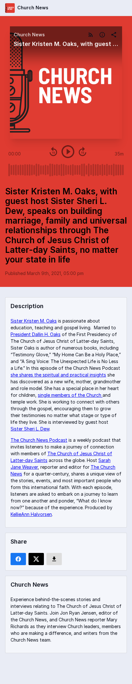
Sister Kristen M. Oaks (34, 321)
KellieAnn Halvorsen (31, 514)
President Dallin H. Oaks (36, 334)
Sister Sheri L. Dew (30, 428)
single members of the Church (70, 395)
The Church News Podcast (39, 440)
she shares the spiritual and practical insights (58, 375)
